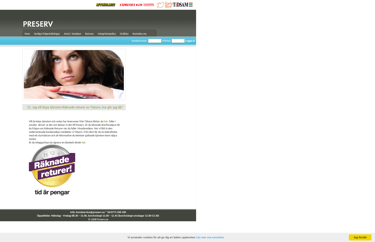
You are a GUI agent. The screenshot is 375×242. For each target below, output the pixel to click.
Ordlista (124, 33)
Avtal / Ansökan (72, 33)
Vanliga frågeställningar (47, 33)
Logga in (190, 41)
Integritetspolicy (107, 33)
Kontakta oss (139, 33)
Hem (27, 33)
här (106, 121)
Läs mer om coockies (210, 237)
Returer (89, 33)
